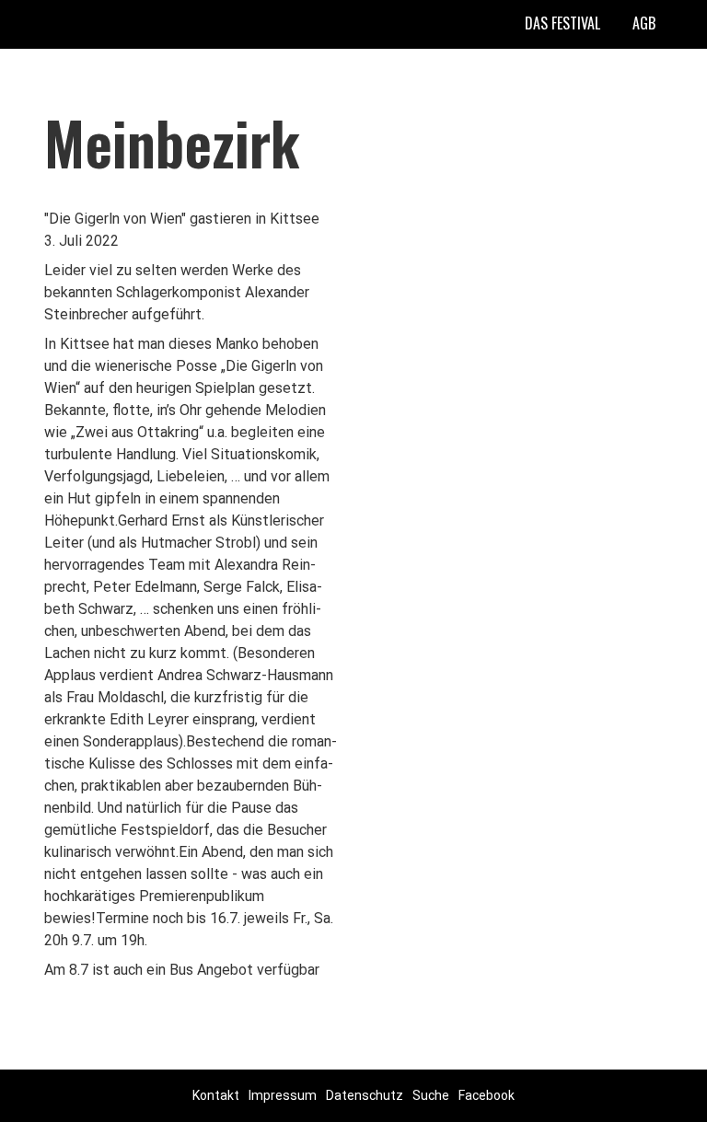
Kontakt (215, 1095)
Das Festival (562, 23)
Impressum (283, 1095)
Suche (430, 1095)
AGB (643, 23)
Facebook (486, 1095)
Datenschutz (364, 1095)
